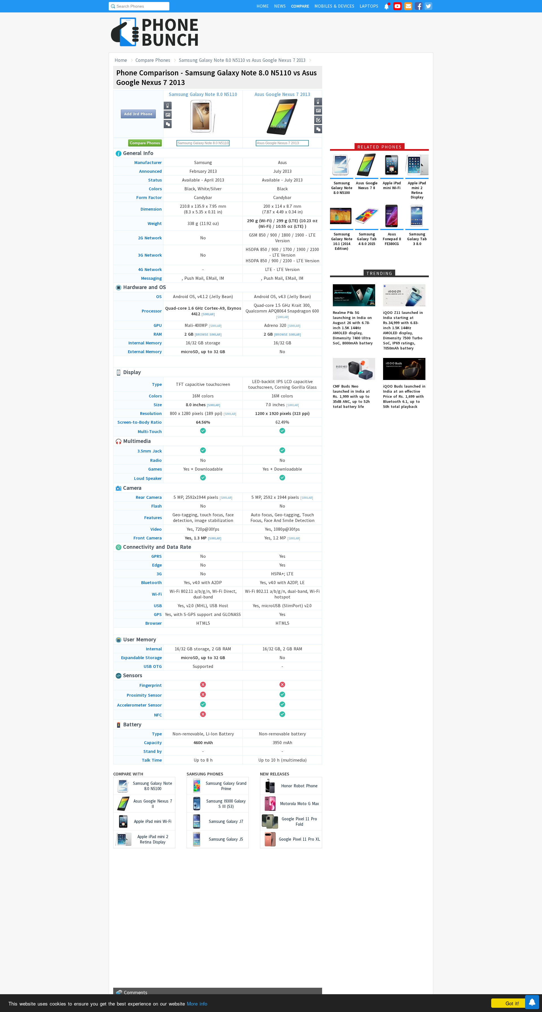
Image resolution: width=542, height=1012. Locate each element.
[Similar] (208, 314)
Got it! (512, 1003)
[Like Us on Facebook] (418, 7)
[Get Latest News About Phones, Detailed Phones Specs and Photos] (125, 32)
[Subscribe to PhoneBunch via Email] (408, 7)
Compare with (128, 774)
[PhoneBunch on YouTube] (397, 7)
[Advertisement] (330, 32)
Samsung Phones (205, 774)
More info (197, 1003)
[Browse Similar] (208, 334)
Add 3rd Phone (138, 113)
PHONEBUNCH (170, 32)
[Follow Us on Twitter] (428, 7)
